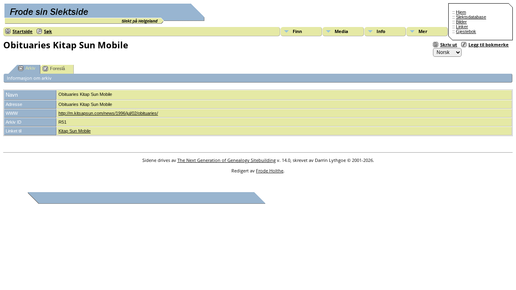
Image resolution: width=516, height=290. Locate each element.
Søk (48, 31)
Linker (462, 26)
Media (341, 31)
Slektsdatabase (471, 16)
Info (381, 31)
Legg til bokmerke (488, 44)
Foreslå (57, 68)
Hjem (461, 12)
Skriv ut (448, 44)
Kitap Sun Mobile (74, 130)
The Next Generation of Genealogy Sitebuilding (226, 160)
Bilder (461, 21)
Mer (422, 31)
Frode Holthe (269, 171)
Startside (22, 31)
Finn (297, 31)
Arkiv (30, 68)
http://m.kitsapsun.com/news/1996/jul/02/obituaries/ (108, 113)
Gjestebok (466, 31)
